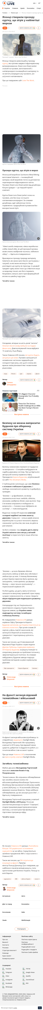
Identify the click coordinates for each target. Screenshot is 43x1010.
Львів (4, 920)
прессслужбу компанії (14, 757)
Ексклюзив (6, 912)
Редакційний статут (28, 947)
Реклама (5, 948)
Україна (7, 8)
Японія (13, 374)
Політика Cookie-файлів (30, 952)
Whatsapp (9, 987)
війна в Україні (26, 879)
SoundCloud (30, 980)
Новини (15, 8)
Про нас (5, 939)
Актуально (6, 896)
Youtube (8, 969)
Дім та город (7, 904)
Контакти (5, 945)
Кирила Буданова (20, 477)
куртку (5, 63)
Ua (34, 3)
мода (5, 374)
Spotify (28, 976)
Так (40, 1008)
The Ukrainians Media (17, 480)
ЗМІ (16, 879)
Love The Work (28, 80)
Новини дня (14, 13)
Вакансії (5, 942)
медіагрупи (18, 740)
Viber (7, 976)
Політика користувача (29, 939)
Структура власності (9, 950)
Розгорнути (21, 929)
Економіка (30, 8)
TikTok (28, 969)
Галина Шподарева (11, 383)
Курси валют (6, 956)
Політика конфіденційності (28, 943)
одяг (21, 374)
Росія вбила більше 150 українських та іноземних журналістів (20, 848)
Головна (4, 13)
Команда (5, 953)
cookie (15, 1008)
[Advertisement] (21, 109)
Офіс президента (9, 668)
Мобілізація (26, 920)
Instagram (9, 980)
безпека (34, 668)
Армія (22, 8)
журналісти (7, 879)
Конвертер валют (8, 958)
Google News (30, 972)
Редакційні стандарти (29, 949)
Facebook (9, 983)
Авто (23, 896)
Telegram (9, 972)
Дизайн (38, 374)
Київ (23, 912)
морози (29, 374)
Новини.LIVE (21, 620)
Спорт (39, 8)
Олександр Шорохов (11, 678)
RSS (27, 983)
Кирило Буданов (23, 668)
